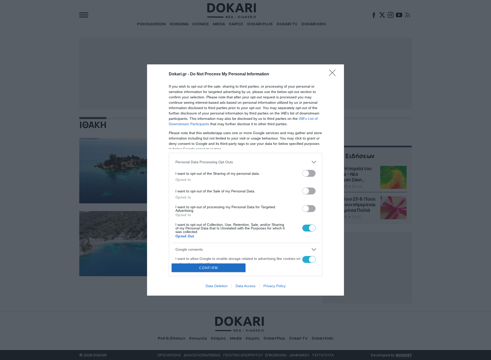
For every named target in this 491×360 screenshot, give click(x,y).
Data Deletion (217, 286)
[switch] (309, 173)
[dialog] (245, 180)
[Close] (334, 74)
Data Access (245, 286)
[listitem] (245, 162)
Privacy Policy (274, 286)
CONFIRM (208, 268)
